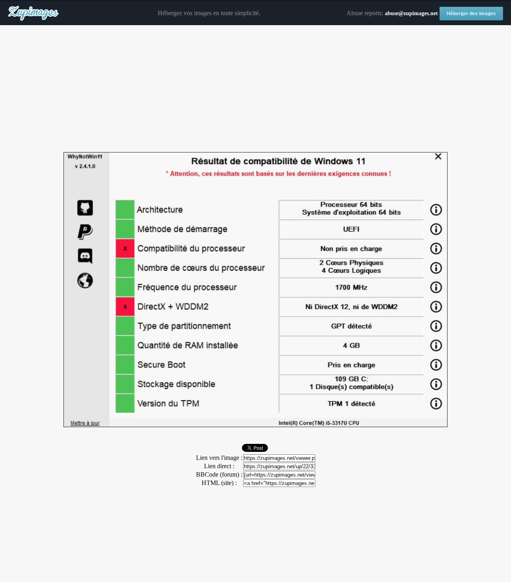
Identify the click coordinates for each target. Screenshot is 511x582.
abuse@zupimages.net (411, 13)
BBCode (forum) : (219, 474)
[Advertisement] (255, 89)
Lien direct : (219, 466)
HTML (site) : (219, 482)
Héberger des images (471, 13)
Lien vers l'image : (219, 457)
